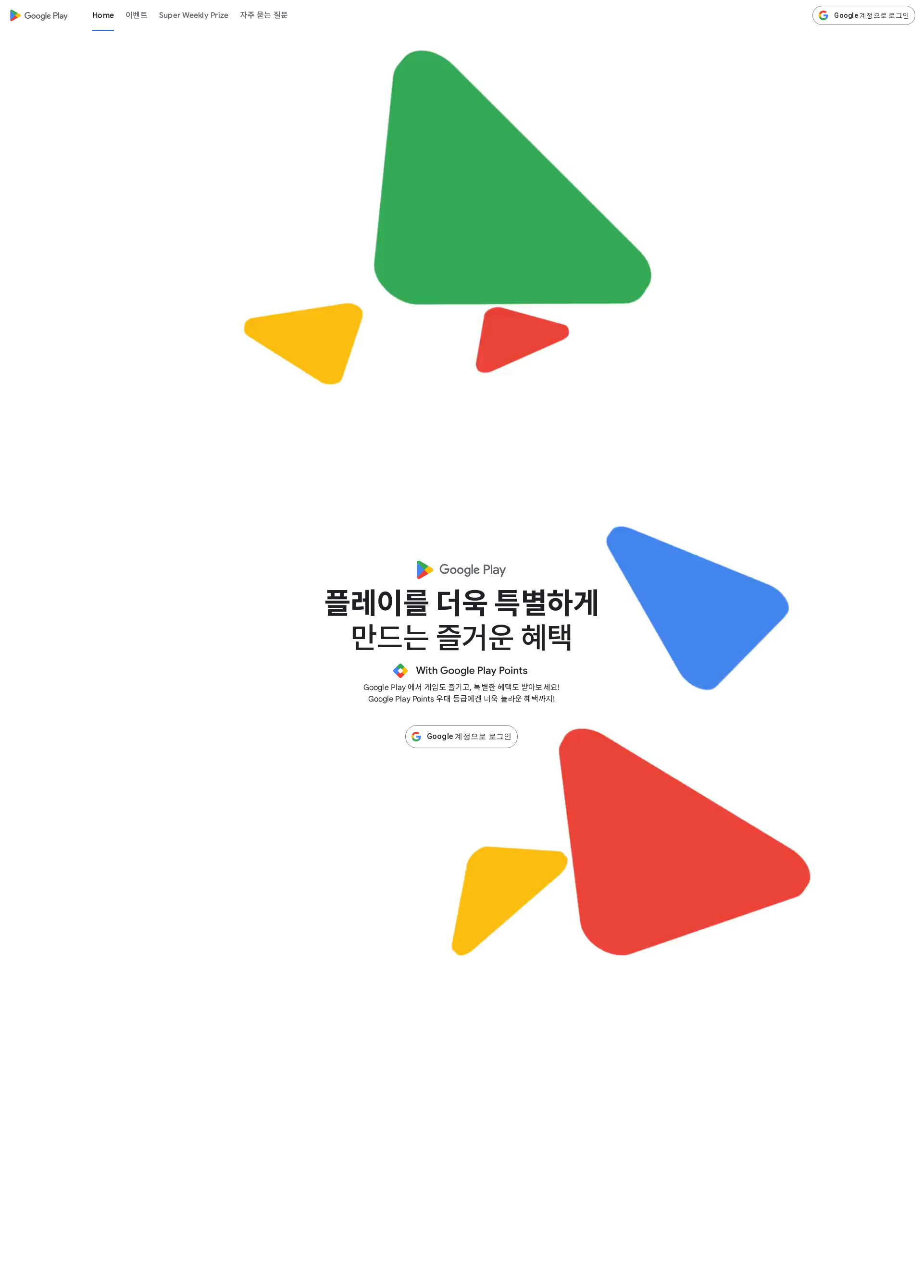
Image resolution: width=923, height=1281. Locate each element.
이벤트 (136, 15)
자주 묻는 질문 (264, 15)
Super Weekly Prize (194, 15)
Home (103, 15)
